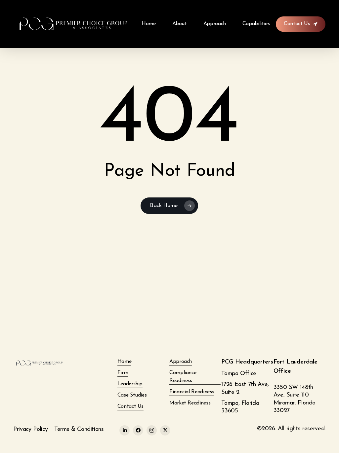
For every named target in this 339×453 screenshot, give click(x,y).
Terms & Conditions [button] (79, 430)
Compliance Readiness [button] (182, 376)
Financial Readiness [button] (191, 392)
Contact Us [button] (130, 406)
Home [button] (124, 361)
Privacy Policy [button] (30, 430)
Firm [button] (122, 372)
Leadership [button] (130, 384)
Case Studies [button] (132, 395)
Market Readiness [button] (189, 403)
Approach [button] (180, 361)
